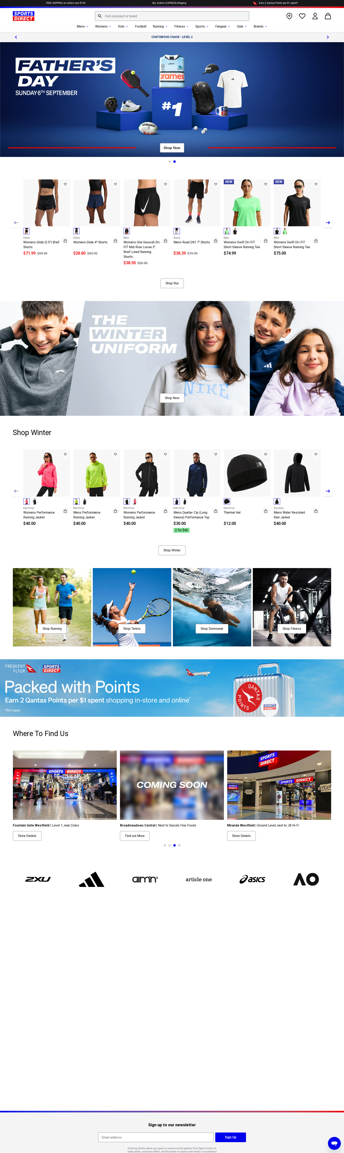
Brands (258, 26)
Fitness (179, 26)
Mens (81, 26)
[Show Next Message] (328, 37)
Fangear (221, 26)
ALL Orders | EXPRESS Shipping (169, 3)
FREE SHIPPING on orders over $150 (66, 3)
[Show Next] (328, 222)
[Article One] (199, 879)
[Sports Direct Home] (23, 16)
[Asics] (252, 879)
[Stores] (289, 16)
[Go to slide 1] (169, 161)
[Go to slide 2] (174, 161)
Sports (200, 26)
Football (140, 26)
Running (158, 26)
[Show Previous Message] (16, 37)
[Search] (100, 16)
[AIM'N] (145, 879)
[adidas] (91, 879)
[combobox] (172, 16)
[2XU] (38, 879)
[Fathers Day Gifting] (172, 99)
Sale (240, 26)
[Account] (315, 16)
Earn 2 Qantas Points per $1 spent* (278, 3)
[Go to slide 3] (174, 845)
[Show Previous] (16, 222)
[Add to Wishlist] (65, 184)
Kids (121, 26)
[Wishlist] (302, 16)
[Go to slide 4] (179, 845)
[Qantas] (172, 688)
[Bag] (328, 16)
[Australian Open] (306, 879)
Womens (101, 26)
